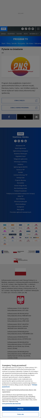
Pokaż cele (20, 414)
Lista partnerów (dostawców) (11, 403)
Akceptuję (20, 409)
